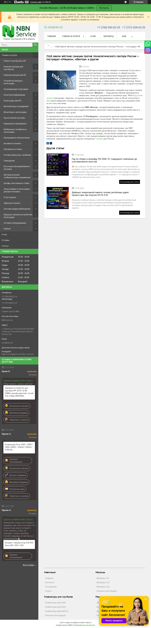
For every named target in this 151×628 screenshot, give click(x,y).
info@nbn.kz (7, 342)
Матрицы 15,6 (103, 586)
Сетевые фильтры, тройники (17, 155)
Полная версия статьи (129, 182)
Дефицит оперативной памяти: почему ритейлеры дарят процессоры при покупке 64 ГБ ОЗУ (100, 193)
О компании (51, 586)
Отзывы (5, 240)
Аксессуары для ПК (12, 100)
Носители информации (14, 94)
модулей (137, 95)
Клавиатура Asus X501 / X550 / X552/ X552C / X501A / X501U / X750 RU (19, 447)
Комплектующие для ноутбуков (13, 68)
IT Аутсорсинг (10, 197)
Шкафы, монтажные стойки (16, 183)
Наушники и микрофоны (15, 123)
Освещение (9, 160)
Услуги (48, 591)
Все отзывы (28, 565)
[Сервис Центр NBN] (19, 31)
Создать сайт (36, 2)
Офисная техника (12, 203)
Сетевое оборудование (15, 223)
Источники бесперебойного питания (17, 167)
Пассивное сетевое (13, 149)
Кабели (7, 228)
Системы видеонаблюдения (17, 208)
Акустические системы (14, 117)
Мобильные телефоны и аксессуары (15, 130)
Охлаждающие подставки (16, 89)
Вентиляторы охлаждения (16, 106)
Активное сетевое (12, 143)
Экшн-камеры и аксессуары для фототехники (17, 190)
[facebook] (47, 144)
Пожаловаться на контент (84, 625)
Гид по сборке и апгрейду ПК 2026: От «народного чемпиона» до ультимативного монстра (104, 160)
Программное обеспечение (17, 137)
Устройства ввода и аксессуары (13, 82)
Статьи (5, 246)
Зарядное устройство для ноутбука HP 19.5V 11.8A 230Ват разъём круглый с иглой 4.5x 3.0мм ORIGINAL (19, 392)
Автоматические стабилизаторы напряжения (17, 176)
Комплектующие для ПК (15, 75)
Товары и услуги (9, 55)
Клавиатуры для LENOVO (56, 611)
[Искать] (35, 45)
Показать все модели (107, 591)
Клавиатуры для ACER (55, 602)
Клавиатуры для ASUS (55, 606)
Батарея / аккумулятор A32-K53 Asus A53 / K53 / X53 (19, 544)
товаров (99, 139)
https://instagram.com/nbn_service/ (18, 354)
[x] (51, 144)
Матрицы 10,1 (103, 578)
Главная (51, 36)
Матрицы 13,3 (103, 582)
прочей (49, 98)
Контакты (104, 8)
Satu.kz (88, 623)
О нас (4, 234)
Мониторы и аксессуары (15, 112)
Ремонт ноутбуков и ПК (15, 60)
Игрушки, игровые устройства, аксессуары (18, 215)
